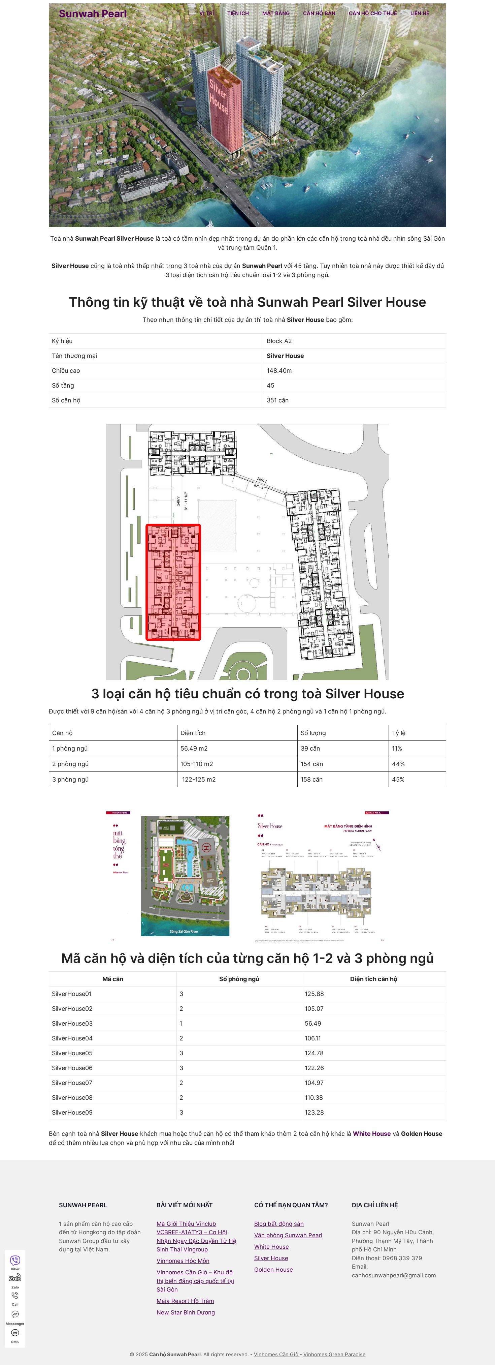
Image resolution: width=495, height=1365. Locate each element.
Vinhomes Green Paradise (334, 1354)
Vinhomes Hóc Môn (183, 1260)
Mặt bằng (276, 13)
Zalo (15, 1287)
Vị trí (206, 13)
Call (15, 1304)
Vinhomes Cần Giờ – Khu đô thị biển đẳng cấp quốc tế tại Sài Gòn (195, 1281)
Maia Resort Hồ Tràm (185, 1301)
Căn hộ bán (319, 13)
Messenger (15, 1324)
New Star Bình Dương (186, 1312)
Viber (15, 1269)
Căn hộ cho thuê (373, 13)
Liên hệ (419, 13)
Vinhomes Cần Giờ (277, 1354)
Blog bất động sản (279, 1223)
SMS (15, 1342)
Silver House (271, 1258)
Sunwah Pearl (93, 13)
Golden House (273, 1269)
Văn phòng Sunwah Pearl (288, 1235)
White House (372, 1133)
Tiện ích (238, 13)
